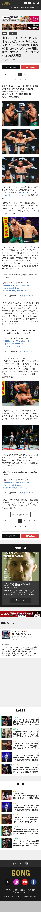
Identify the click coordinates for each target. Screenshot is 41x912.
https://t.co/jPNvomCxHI (13, 288)
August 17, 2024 (26, 296)
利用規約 (31, 890)
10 (25, 79)
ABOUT (9, 890)
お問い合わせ (20, 890)
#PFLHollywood (22, 285)
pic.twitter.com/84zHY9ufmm (15, 346)
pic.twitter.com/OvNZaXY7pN (15, 291)
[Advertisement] (20, 682)
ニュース (5, 7)
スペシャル (14, 7)
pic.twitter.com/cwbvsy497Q (15, 488)
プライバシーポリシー (20, 892)
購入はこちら (20, 600)
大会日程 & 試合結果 (27, 7)
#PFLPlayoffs (8, 285)
